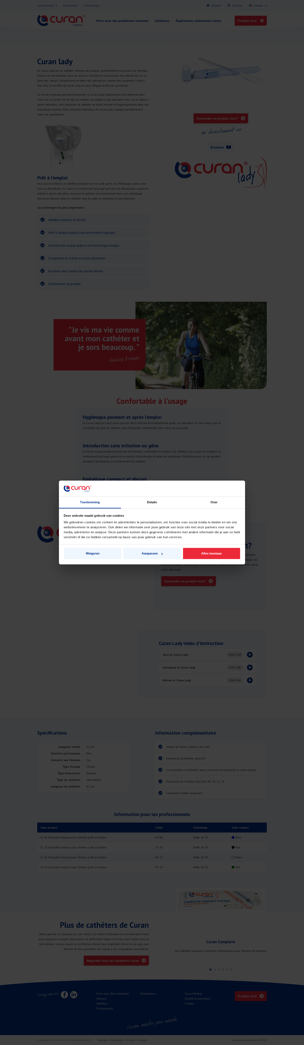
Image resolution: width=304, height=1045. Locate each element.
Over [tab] (214, 502)
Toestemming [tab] (90, 502)
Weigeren (92, 553)
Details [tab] (152, 502)
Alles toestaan (211, 553)
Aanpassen (150, 553)
